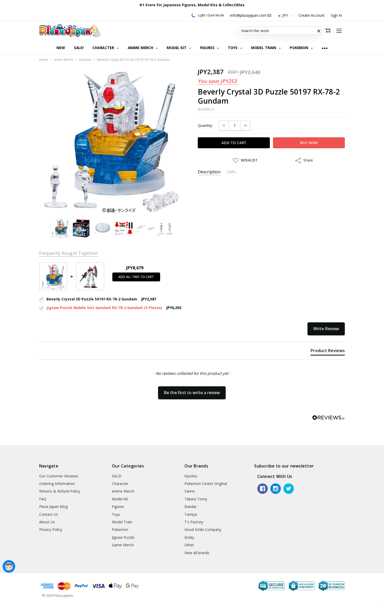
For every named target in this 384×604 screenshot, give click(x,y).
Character (103, 47)
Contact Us (48, 514)
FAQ (42, 498)
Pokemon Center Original (205, 483)
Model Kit (177, 47)
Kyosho (190, 475)
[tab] (328, 352)
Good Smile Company (202, 529)
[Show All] (324, 48)
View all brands (197, 552)
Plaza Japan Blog (53, 506)
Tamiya (190, 514)
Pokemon (299, 47)
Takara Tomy (195, 498)
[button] (319, 31)
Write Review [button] (326, 328)
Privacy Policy (50, 529)
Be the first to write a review (192, 392)
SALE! (79, 47)
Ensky (189, 537)
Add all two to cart (136, 277)
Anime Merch (141, 47)
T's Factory (193, 521)
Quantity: (205, 125)
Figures (208, 47)
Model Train (264, 47)
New (60, 47)
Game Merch (123, 544)
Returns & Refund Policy (59, 491)
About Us (47, 521)
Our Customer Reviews (58, 475)
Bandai (190, 506)
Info (232, 172)
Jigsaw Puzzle (123, 537)
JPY (285, 15)
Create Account (312, 15)
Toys (233, 47)
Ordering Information (57, 483)
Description (209, 172)
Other (189, 544)
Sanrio (189, 491)
